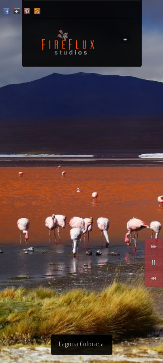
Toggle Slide (154, 263)
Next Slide (154, 247)
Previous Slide (154, 278)
